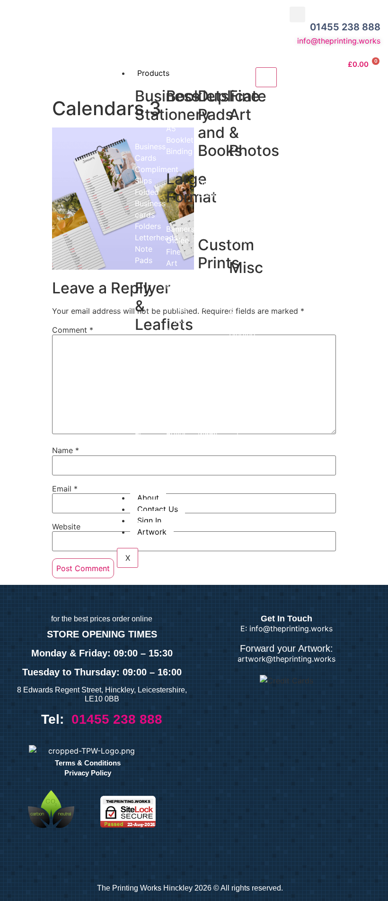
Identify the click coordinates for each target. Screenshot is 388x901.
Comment (72, 330)
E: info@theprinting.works (286, 628)
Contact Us (157, 509)
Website (66, 526)
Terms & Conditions (88, 763)
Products (153, 73)
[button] (297, 14)
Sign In (149, 520)
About (148, 497)
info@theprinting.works (338, 41)
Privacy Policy (87, 773)
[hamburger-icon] (266, 77)
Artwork (152, 532)
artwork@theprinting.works (286, 659)
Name (65, 450)
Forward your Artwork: (286, 648)
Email (65, 488)
